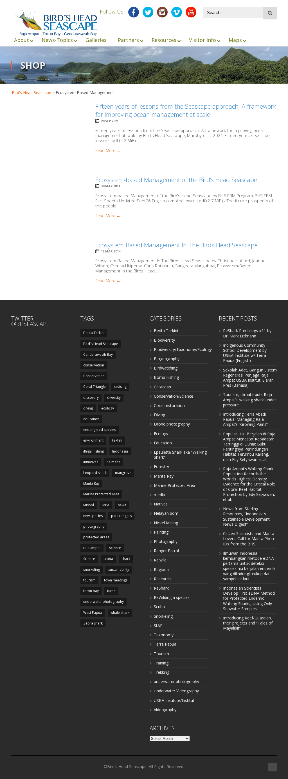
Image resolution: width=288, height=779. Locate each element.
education (91, 419)
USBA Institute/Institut (174, 700)
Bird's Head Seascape (31, 92)
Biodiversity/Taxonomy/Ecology (183, 349)
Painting (161, 532)
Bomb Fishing (166, 377)
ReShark (161, 588)
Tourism (161, 653)
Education (163, 443)
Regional (162, 569)
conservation (93, 365)
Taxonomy (164, 634)
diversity (114, 397)
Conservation (94, 375)
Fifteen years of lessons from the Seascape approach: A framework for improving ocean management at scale (185, 110)
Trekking (161, 672)
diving (88, 408)
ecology (107, 408)
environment (93, 440)
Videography (165, 709)
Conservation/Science (173, 396)
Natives (161, 504)
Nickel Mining (166, 522)
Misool (88, 505)
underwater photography (103, 601)
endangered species (99, 429)
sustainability (118, 569)
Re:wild (160, 560)
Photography (165, 541)
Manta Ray (91, 483)
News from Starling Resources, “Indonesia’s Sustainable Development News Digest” (246, 516)
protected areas (96, 537)
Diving (159, 414)
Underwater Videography (176, 690)
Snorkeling (163, 616)
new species (93, 515)
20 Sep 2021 (109, 121)
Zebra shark (93, 623)
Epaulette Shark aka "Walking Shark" (180, 454)
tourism (89, 580)
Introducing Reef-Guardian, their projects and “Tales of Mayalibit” (248, 623)
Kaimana (113, 462)
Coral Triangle (94, 386)
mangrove (123, 472)
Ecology (161, 433)
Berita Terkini (93, 332)
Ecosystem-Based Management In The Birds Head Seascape (176, 245)
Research (162, 578)
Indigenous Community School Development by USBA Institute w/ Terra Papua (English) (245, 353)
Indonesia (120, 451)
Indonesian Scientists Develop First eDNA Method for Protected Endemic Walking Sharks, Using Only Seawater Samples (249, 598)
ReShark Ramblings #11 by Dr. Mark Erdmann (247, 333)
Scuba (159, 606)
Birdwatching (165, 368)
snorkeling (91, 569)
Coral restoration (169, 405)
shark (126, 558)
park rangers (121, 515)
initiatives (90, 462)
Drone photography (172, 424)
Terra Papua (165, 644)
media (159, 494)
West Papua (92, 612)
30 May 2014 (110, 186)
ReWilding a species (172, 597)
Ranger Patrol (166, 550)
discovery (91, 397)
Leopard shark (95, 472)
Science (89, 558)
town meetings (115, 580)
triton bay (91, 590)
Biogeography (166, 358)
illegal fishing (93, 451)
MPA (105, 505)
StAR (158, 625)
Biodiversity (164, 340)
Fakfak (117, 440)
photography (93, 526)
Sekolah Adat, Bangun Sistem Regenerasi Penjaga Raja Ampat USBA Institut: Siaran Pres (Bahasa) (250, 377)
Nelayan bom (166, 513)
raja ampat (92, 547)
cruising (120, 386)
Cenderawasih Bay (98, 354)
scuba (108, 558)
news (122, 505)
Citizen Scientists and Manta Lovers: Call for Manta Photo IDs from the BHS (249, 538)
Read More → (107, 150)
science (115, 547)
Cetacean (162, 387)
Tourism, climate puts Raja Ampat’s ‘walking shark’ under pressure (249, 399)
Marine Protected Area (101, 494)
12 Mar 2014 (110, 251)
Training (161, 663)
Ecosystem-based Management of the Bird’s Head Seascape (176, 179)
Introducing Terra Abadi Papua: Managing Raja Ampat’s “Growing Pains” (245, 419)
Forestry (161, 466)
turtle (111, 590)
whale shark (120, 612)
